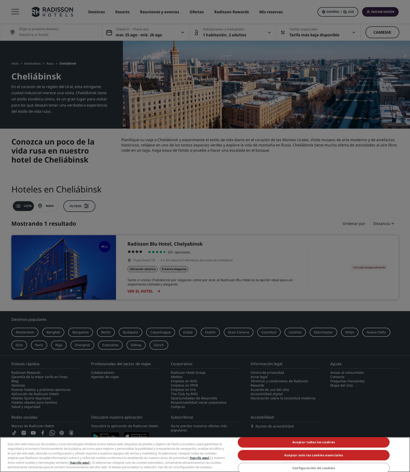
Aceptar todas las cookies (313, 442)
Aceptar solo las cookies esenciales (313, 455)
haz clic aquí (199, 458)
